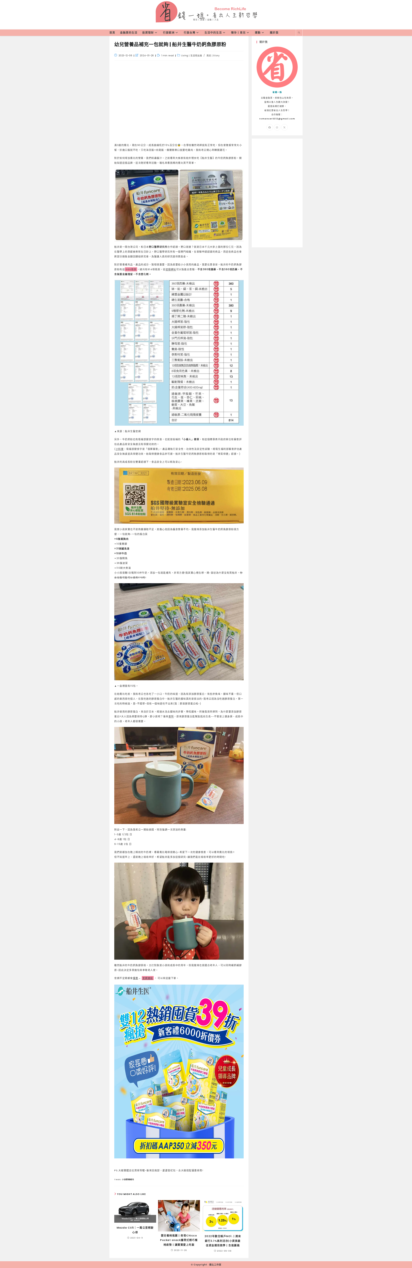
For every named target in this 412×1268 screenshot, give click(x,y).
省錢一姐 (206, 11)
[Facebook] (270, 127)
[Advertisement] (179, 102)
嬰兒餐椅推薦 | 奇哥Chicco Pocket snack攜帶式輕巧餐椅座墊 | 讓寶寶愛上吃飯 (179, 1240)
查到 (171, 716)
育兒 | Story (213, 55)
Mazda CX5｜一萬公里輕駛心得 (135, 1230)
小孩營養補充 (128, 1179)
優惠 (135, 978)
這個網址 (171, 269)
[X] (284, 127)
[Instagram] (277, 127)
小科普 (120, 449)
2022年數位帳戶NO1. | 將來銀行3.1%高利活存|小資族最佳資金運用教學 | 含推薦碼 (223, 1240)
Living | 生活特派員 (191, 55)
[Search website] (299, 33)
